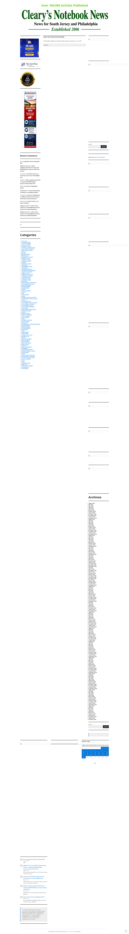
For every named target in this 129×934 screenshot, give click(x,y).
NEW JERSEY (24, 329)
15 (102, 752)
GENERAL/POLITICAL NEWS (28, 297)
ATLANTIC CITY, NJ (26, 246)
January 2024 (91, 545)
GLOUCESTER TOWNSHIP (27, 307)
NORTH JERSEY (25, 332)
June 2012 (90, 630)
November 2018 (92, 578)
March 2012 (91, 633)
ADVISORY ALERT (25, 242)
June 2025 (90, 522)
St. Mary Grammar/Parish (27, 355)
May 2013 (90, 616)
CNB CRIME (24, 268)
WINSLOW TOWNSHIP (27, 366)
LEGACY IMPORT (25, 316)
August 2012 (91, 628)
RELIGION (24, 345)
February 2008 (92, 698)
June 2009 (90, 676)
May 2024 (90, 539)
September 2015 (92, 585)
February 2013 (92, 620)
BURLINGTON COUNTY (27, 257)
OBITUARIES (24, 333)
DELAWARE (24, 281)
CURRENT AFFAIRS (26, 280)
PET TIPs (23, 337)
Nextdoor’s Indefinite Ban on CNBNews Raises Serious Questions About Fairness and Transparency (30, 197)
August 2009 (91, 673)
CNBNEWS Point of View (27, 274)
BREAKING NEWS (25, 254)
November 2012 (92, 624)
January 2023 (91, 553)
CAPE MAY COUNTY (26, 261)
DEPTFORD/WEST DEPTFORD (28, 282)
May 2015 (90, 590)
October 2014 (91, 600)
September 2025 (92, 518)
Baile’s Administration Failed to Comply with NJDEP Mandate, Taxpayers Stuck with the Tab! (30, 181)
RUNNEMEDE (24, 348)
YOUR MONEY (24, 368)
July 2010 (90, 659)
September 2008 (92, 688)
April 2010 (91, 663)
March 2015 (91, 593)
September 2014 (92, 601)
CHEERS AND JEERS (26, 264)
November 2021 (92, 565)
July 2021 (90, 567)
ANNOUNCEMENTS (26, 243)
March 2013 (91, 618)
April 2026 (91, 508)
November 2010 (92, 653)
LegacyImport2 (25, 317)
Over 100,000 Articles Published (64, 5)
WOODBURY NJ (25, 367)
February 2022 (92, 561)
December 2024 (92, 530)
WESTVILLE (24, 364)
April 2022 (91, 558)
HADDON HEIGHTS (26, 311)
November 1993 (92, 719)
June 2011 (90, 644)
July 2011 (90, 643)
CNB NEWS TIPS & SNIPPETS (28, 270)
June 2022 (90, 555)
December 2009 (92, 668)
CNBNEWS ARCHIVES (26, 272)
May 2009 (90, 677)
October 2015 (91, 584)
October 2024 (91, 533)
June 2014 (90, 604)
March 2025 (91, 526)
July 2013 (90, 613)
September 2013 (92, 610)
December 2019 (92, 575)
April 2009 (91, 679)
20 (95, 755)
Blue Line (23, 253)
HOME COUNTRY (25, 313)
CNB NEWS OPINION (26, 269)
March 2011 (91, 648)
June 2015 (90, 589)
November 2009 (92, 669)
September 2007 (92, 704)
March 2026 (91, 510)
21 (99, 755)
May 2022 (90, 557)
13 (95, 752)
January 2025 (91, 529)
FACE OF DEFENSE (26, 290)
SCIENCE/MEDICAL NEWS (28, 351)
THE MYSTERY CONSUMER (28, 356)
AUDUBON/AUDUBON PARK (28, 247)
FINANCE (23, 292)
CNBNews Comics (25, 273)
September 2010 (92, 656)
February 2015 (92, 594)
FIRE (22, 293)
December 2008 (92, 684)
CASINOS (23, 262)
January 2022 (91, 562)
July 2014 (90, 602)
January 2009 (91, 683)
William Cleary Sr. (24, 205)
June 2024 (90, 538)
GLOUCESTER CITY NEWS (27, 304)
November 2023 (92, 546)
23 (106, 755)
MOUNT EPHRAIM (25, 328)
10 (83, 752)
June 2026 (90, 506)
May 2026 (90, 507)
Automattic (78, 931)
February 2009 (92, 681)
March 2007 (91, 712)
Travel (23, 360)
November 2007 (92, 702)
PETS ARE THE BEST (26, 339)
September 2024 (92, 534)
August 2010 (91, 657)
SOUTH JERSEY (25, 352)
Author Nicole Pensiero (27, 250)
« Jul (95, 763)
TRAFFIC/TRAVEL (26, 359)
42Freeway (24, 241)
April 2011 (90, 647)
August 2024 (91, 535)
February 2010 (92, 665)
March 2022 (91, 559)
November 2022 (92, 554)
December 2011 (92, 637)
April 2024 (91, 541)
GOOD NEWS (24, 308)
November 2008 (92, 685)
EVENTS (23, 289)
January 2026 (91, 512)
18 (87, 755)
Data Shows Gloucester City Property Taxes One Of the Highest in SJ (30, 175)
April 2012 (91, 632)
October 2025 (91, 516)
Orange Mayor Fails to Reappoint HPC (35, 859)
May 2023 (90, 549)
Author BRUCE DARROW (27, 249)
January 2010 (91, 667)
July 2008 (90, 691)
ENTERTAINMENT (25, 286)
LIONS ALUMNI (25, 321)
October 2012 (91, 625)
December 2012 (92, 622)
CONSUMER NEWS (26, 277)
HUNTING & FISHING (26, 315)
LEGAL (23, 319)
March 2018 (91, 580)
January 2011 (91, 651)
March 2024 (91, 542)
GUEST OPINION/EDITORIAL (28, 309)
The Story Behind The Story (28, 357)
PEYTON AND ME (25, 340)
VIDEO (23, 361)
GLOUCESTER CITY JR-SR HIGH (29, 302)
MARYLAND (24, 323)
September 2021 (92, 566)
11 (87, 752)
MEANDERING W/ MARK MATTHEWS (30, 324)
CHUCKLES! (24, 265)
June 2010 (90, 660)
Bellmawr (23, 252)
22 (102, 755)
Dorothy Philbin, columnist (27, 284)
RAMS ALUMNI (25, 344)
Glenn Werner (23, 190)
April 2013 (91, 617)
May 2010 (90, 661)
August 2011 (91, 641)
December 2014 (92, 597)
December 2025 (92, 514)
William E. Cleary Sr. (25, 166)
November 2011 (92, 639)
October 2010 (91, 655)
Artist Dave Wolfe (25, 245)
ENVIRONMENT (25, 288)
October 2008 (91, 687)
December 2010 (92, 652)
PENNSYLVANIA (25, 336)
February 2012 (92, 635)
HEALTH (23, 312)
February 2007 (92, 714)
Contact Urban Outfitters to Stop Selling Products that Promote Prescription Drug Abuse (30, 207)
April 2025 (91, 525)
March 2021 (91, 569)
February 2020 (92, 573)
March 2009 (91, 680)
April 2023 (91, 550)
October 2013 (91, 609)
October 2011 (91, 640)
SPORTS (23, 353)
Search (90, 144)
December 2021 (92, 563)
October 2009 (91, 671)
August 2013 (91, 612)
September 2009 (92, 672)
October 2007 (91, 703)
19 (91, 755)
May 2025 (90, 523)
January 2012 (91, 636)
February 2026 (92, 511)
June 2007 (90, 708)
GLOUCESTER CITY (26, 301)
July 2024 (90, 537)
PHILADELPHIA (25, 341)
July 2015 (90, 588)
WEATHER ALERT (25, 363)
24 (83, 757)
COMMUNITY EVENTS (26, 276)
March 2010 (91, 664)
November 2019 (92, 577)
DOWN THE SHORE (26, 285)
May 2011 (90, 645)
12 (91, 752)
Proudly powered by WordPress (56, 931)
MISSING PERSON (25, 327)
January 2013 (91, 621)
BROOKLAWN (24, 256)
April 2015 (90, 592)
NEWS (22, 331)
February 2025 (92, 527)
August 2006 (91, 718)
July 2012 (90, 629)
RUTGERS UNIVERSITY (27, 349)
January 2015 (91, 596)
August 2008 (91, 689)
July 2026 (90, 504)
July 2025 (90, 521)
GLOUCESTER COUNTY (27, 305)
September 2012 (92, 626)
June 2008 (90, 692)
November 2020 (92, 570)
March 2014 (91, 606)
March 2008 (91, 696)
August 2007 (91, 706)
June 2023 (90, 547)
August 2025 (91, 519)
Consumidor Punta (26, 278)
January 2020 (91, 574)
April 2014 (91, 605)
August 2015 (91, 586)
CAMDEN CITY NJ (25, 258)
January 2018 (91, 581)
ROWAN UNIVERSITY (26, 347)
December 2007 (92, 700)
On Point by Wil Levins (26, 335)
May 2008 (90, 694)
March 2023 (91, 551)
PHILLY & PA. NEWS (26, 343)
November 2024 (92, 531)
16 (106, 752)
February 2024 (92, 543)
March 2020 (91, 571)
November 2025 (92, 515)
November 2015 (92, 582)
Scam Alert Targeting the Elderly (36, 897)
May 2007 (90, 710)
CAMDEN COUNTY (26, 260)
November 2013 (92, 608)
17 (83, 755)
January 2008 (91, 699)
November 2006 (92, 716)
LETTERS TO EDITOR (26, 320)
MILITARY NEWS (25, 325)
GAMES (23, 296)
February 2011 (91, 649)
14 (99, 752)
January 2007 (91, 715)
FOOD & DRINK (25, 294)
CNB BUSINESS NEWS (26, 266)
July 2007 (90, 707)
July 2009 (90, 675)
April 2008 (91, 695)
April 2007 (91, 711)
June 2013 (90, 614)
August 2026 (91, 503)
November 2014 (92, 598)
